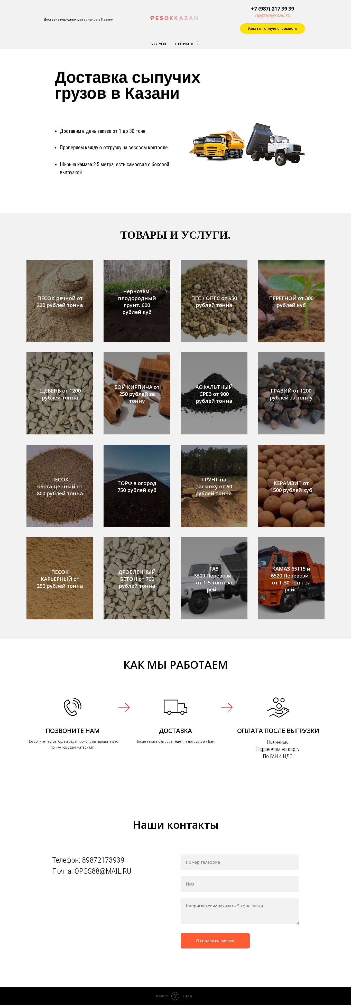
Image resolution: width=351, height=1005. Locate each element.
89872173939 (103, 859)
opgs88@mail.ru (272, 15)
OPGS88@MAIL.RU (103, 871)
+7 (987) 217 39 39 (272, 8)
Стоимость (187, 43)
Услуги (158, 43)
